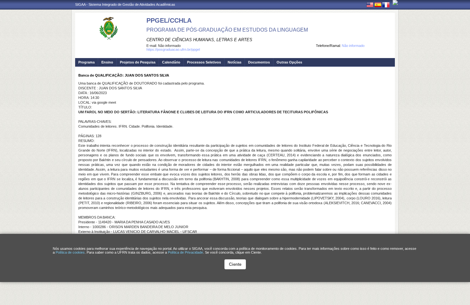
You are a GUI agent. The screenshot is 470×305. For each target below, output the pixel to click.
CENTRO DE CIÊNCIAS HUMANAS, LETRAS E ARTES (199, 39)
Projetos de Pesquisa (137, 62)
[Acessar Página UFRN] (395, 2)
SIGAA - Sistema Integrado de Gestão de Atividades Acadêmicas (125, 4)
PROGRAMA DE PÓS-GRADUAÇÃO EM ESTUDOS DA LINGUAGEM (227, 30)
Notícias (234, 62)
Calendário (171, 62)
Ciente (235, 264)
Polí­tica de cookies (70, 252)
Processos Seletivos (204, 62)
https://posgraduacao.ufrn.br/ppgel (173, 49)
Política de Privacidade (185, 252)
